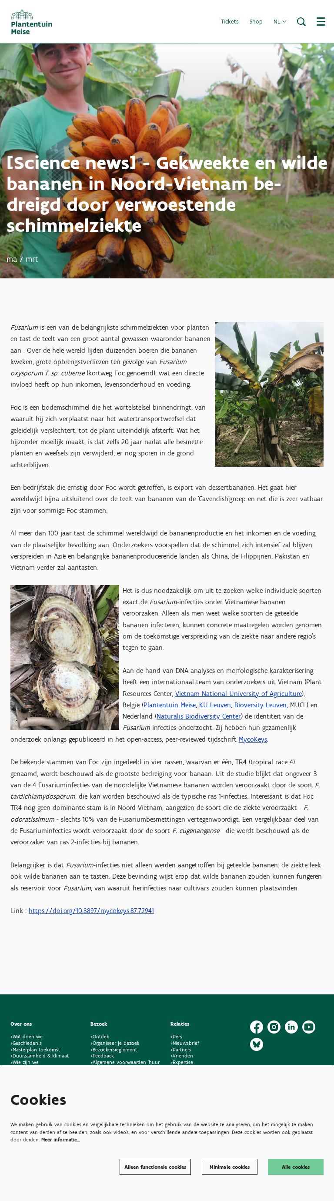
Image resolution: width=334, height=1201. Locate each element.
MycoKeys (253, 739)
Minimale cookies (230, 1167)
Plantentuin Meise (170, 705)
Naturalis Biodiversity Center (199, 716)
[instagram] (274, 1027)
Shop (256, 21)
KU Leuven (215, 705)
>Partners (180, 1049)
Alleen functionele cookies (155, 1167)
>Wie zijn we (24, 1062)
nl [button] (278, 21)
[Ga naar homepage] (32, 22)
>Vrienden (181, 1055)
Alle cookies (296, 1167)
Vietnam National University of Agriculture (238, 693)
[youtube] (308, 1027)
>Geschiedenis (26, 1043)
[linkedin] (291, 1027)
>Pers (177, 1036)
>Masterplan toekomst (35, 1049)
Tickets (230, 21)
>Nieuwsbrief (184, 1043)
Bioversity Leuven (260, 705)
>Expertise (181, 1062)
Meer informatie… (60, 1139)
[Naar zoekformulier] (301, 21)
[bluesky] (256, 1044)
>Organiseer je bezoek (115, 1043)
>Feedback (102, 1055)
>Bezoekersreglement (113, 1049)
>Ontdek (99, 1036)
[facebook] (256, 1027)
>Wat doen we (26, 1036)
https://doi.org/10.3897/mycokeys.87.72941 (91, 911)
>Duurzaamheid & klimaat (39, 1055)
